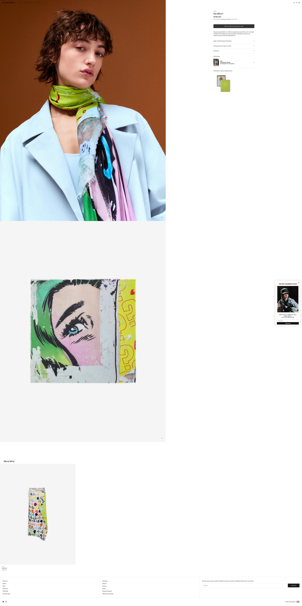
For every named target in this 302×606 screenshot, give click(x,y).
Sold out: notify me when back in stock (233, 26)
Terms (104, 588)
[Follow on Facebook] (3, 602)
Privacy (104, 586)
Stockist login (6, 594)
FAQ (4, 586)
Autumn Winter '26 (27, 2)
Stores (4, 583)
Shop (19, 2)
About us (5, 581)
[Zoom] (162, 217)
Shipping (105, 581)
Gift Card (5, 588)
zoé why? (4, 568)
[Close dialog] (298, 282)
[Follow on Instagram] (6, 602)
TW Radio (5, 591)
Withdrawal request (107, 594)
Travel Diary (37, 2)
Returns (104, 583)
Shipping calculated (225, 19)
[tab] (9, 461)
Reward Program (107, 591)
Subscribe (288, 323)
